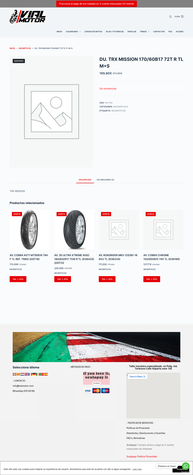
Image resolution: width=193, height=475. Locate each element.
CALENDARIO (72, 31)
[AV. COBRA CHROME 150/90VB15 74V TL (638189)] (163, 230)
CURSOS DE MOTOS (93, 31)
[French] (30, 373)
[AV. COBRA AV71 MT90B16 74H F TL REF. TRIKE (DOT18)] (30, 230)
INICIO (59, 31)
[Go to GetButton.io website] (186, 472)
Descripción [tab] (85, 180)
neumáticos (119, 110)
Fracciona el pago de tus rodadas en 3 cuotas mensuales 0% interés (96, 3)
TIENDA (143, 31)
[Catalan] (19, 373)
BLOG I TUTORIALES (115, 31)
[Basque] (15, 373)
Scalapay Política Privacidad (142, 456)
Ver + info (18, 279)
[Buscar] (170, 17)
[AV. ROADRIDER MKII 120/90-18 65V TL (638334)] (119, 230)
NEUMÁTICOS (121, 106)
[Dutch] (22, 373)
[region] (96, 468)
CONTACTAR (159, 31)
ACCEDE (179, 31)
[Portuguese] (42, 373)
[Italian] (38, 373)
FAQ (170, 31)
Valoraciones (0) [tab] (105, 180)
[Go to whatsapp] (186, 466)
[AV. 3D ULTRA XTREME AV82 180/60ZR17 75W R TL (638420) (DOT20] (74, 230)
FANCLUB (132, 31)
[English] (26, 373)
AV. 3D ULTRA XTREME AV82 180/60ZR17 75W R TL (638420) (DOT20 (74, 259)
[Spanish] (46, 373)
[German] (34, 373)
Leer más (137, 469)
